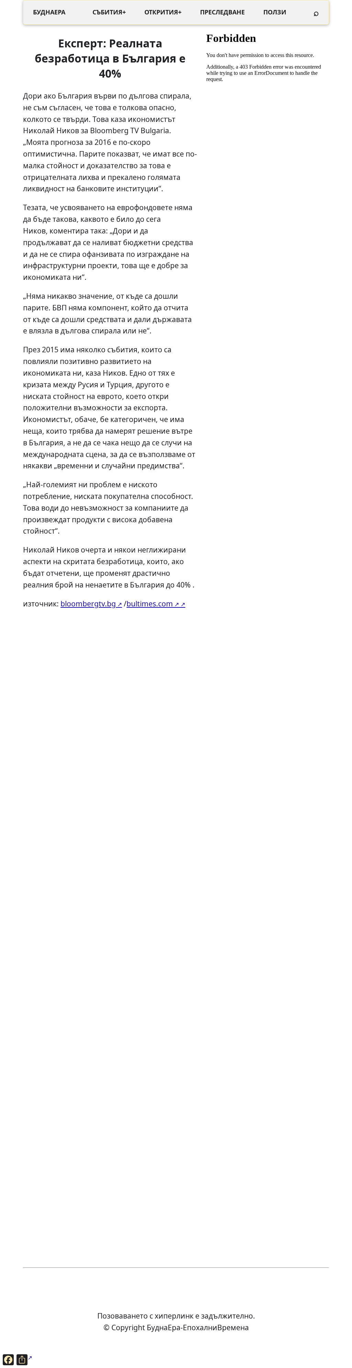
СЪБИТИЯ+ (109, 12)
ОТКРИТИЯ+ (163, 12)
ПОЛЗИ (274, 12)
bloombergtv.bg (88, 603)
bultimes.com (149, 603)
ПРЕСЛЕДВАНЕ (222, 12)
